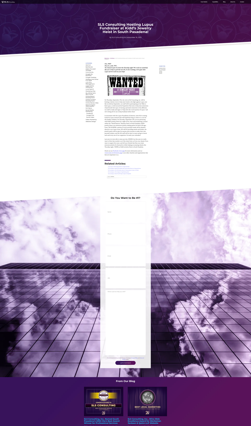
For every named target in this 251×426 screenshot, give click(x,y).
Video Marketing (91, 119)
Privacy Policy (134, 358)
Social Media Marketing (90, 110)
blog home (107, 58)
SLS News (112, 58)
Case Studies (204, 1)
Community (89, 72)
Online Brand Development (90, 97)
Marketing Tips (90, 91)
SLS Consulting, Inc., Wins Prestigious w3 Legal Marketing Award (118, 171)
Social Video (90, 117)
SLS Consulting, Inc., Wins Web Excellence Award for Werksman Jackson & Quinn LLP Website (123, 170)
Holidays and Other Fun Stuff (92, 80)
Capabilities (215, 1)
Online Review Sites (92, 103)
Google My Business (89, 74)
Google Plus (90, 115)
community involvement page (113, 153)
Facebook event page (119, 151)
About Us (232, 1)
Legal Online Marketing (90, 86)
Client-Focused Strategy (91, 69)
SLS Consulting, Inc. (8, 2)
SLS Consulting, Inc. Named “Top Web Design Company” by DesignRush (119, 173)
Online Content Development (91, 100)
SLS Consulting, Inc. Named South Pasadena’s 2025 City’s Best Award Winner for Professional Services (124, 168)
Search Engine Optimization (90, 105)
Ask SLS (88, 65)
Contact (242, 1)
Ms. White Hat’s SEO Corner (91, 93)
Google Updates (91, 77)
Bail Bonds (89, 67)
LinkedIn (160, 69)
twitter (160, 72)
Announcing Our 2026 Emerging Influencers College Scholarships (118, 166)
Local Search (90, 89)
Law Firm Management (90, 83)
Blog (224, 1)
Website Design (91, 121)
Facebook (163, 69)
